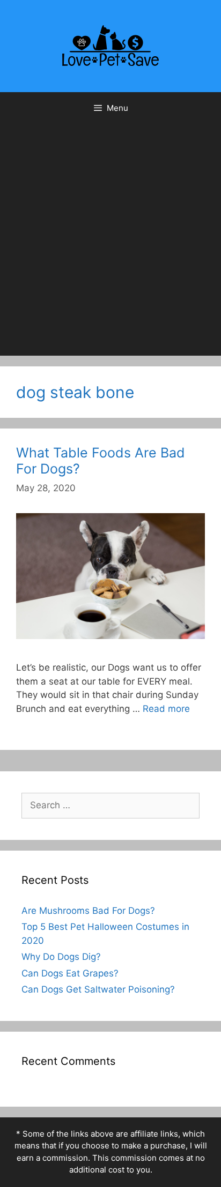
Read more (166, 708)
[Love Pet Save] (110, 45)
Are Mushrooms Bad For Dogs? (88, 910)
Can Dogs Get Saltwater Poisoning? (98, 989)
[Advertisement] (110, 240)
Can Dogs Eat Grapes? (70, 973)
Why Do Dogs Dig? (61, 956)
